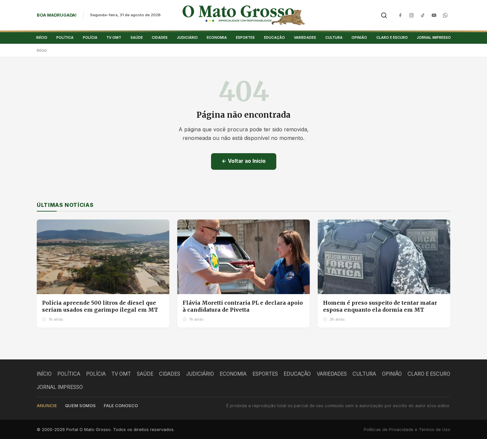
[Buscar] (384, 15)
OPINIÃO (359, 37)
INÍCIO (41, 37)
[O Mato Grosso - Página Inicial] (244, 15)
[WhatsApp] (445, 15)
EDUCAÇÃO (274, 37)
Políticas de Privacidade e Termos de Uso (407, 429)
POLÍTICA (65, 37)
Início (42, 50)
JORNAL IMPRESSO (434, 37)
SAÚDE (137, 37)
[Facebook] (400, 15)
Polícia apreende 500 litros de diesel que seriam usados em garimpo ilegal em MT (100, 306)
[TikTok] (423, 15)
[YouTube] (434, 15)
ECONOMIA (217, 37)
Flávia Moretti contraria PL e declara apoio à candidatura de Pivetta (243, 306)
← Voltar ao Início (244, 161)
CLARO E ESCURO (392, 37)
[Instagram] (411, 15)
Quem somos (80, 405)
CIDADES (160, 37)
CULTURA (334, 37)
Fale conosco (121, 405)
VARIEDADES (305, 37)
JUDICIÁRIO (187, 37)
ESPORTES (245, 37)
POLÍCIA (90, 37)
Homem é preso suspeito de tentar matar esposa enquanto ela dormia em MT (380, 306)
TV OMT (113, 37)
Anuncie (47, 405)
